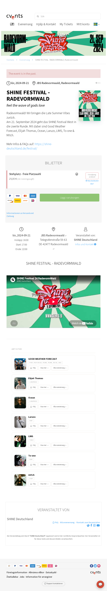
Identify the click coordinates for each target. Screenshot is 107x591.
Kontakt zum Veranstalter (88, 522)
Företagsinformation (17, 572)
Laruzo (31, 416)
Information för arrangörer (39, 576)
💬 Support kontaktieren (53, 583)
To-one (32, 455)
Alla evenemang (59, 368)
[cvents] (18, 16)
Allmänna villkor (36, 572)
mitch (31, 474)
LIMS (30, 436)
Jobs (22, 576)
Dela (98, 83)
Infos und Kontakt (84, 244)
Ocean (31, 397)
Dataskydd (51, 572)
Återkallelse (12, 576)
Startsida (10, 60)
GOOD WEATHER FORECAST (42, 359)
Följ (34, 368)
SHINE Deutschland (20, 519)
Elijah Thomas (35, 378)
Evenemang (25, 60)
